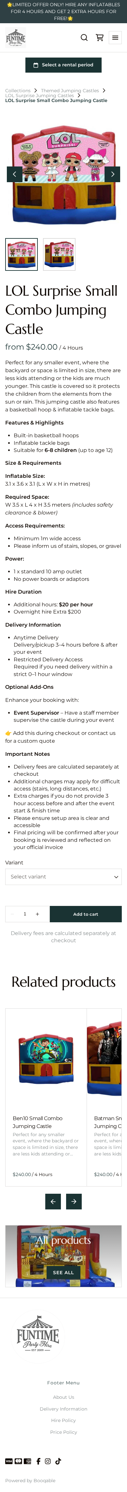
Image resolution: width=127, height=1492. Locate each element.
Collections (18, 90)
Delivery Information (63, 1409)
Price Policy (63, 1432)
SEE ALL (63, 1272)
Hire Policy (63, 1420)
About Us (63, 1397)
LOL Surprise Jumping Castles (39, 95)
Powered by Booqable (30, 1480)
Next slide (74, 1201)
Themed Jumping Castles (70, 90)
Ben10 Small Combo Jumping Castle (38, 1122)
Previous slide (53, 1201)
